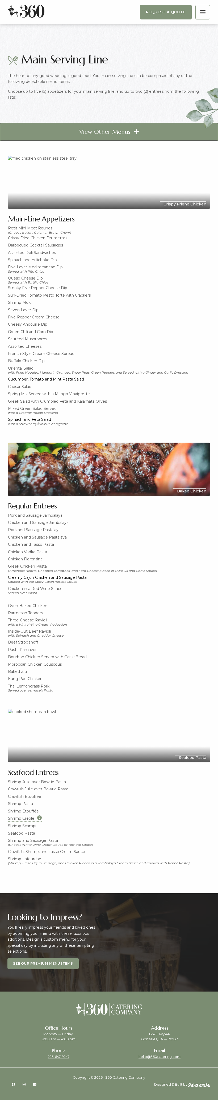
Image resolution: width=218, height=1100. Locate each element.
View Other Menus (104, 131)
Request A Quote (166, 12)
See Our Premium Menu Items (43, 963)
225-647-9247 (58, 1057)
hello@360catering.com (160, 1057)
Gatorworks (199, 1084)
